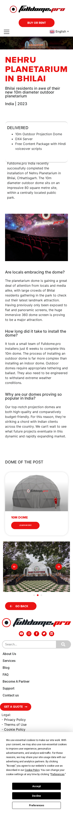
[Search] (63, 644)
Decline (36, 795)
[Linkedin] (51, 633)
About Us (9, 654)
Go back (21, 606)
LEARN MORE (25, 525)
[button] (14, 566)
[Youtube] (21, 633)
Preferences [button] (57, 774)
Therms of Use (15, 724)
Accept (36, 786)
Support (8, 688)
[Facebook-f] (36, 633)
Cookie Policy (14, 729)
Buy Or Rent (36, 23)
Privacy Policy (15, 720)
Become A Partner (16, 681)
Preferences (36, 805)
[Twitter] (44, 633)
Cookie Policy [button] (32, 770)
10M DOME (19, 517)
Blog (6, 668)
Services (9, 661)
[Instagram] (28, 633)
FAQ (6, 675)
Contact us (11, 695)
